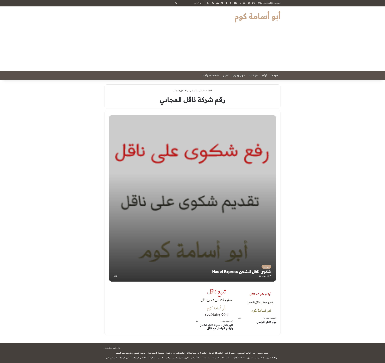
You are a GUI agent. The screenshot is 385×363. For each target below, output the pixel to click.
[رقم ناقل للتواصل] (261, 301)
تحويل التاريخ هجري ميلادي (177, 357)
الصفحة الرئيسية (203, 90)
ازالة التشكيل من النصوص (266, 357)
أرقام (264, 75)
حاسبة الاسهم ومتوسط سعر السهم (131, 353)
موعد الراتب (230, 353)
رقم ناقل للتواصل (266, 322)
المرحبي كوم (111, 357)
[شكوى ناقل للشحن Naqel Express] (192, 198)
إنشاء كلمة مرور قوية (175, 353)
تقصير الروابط (125, 357)
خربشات (253, 75)
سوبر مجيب (262, 353)
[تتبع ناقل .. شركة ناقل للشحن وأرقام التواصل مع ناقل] (216, 302)
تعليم (225, 75)
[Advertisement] (192, 48)
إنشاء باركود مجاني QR (196, 353)
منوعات (274, 75)
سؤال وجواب (239, 75)
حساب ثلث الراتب (155, 357)
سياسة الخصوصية (156, 353)
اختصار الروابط (139, 357)
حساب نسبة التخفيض (200, 357)
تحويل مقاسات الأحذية (243, 357)
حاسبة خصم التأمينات (221, 357)
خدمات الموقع (212, 75)
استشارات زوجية (216, 353)
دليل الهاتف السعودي (246, 353)
